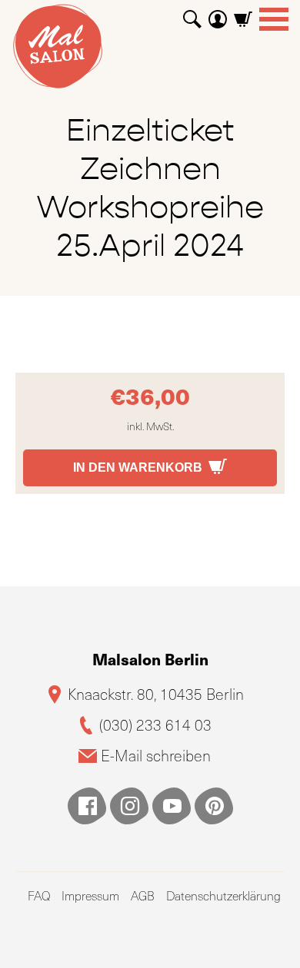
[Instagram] (129, 806)
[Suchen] (192, 13)
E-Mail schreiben (156, 755)
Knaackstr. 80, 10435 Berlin (156, 694)
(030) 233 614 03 (155, 724)
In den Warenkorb (137, 467)
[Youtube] (171, 806)
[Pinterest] (214, 806)
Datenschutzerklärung (223, 895)
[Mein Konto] (217, 13)
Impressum (90, 895)
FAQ (39, 895)
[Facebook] (87, 806)
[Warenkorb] (243, 13)
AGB (143, 895)
